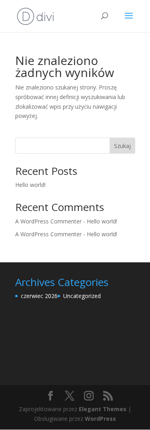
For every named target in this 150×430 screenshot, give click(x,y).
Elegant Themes (102, 409)
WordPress (100, 418)
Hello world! (30, 185)
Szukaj (122, 146)
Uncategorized (82, 296)
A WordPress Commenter (48, 234)
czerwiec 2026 (39, 296)
